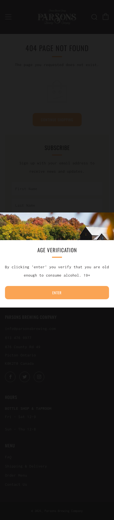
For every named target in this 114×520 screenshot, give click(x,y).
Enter (57, 292)
